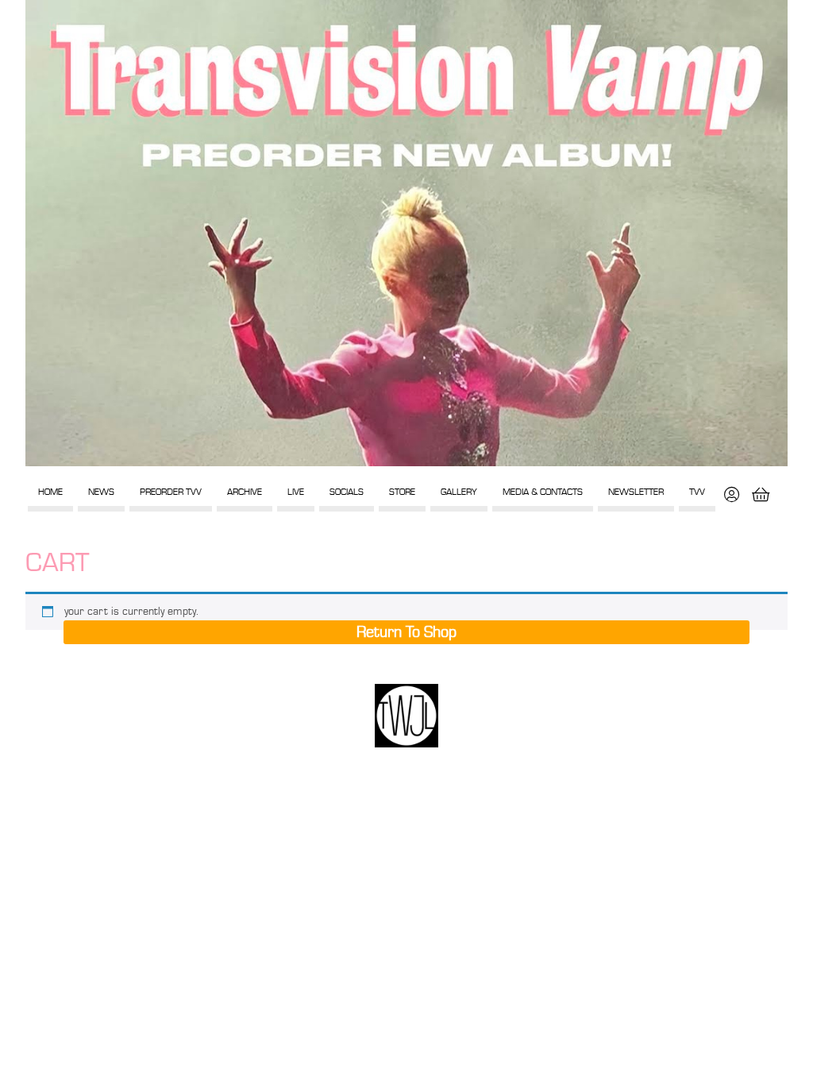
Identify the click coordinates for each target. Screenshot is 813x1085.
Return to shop (406, 632)
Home (50, 492)
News (101, 492)
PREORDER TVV (171, 492)
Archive (244, 492)
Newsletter (636, 492)
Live (295, 492)
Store (402, 492)
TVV (697, 492)
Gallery (459, 492)
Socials (346, 492)
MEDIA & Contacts (543, 492)
